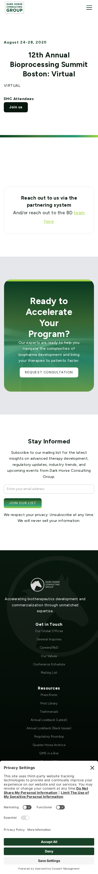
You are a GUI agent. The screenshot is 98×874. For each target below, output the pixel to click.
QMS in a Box (49, 753)
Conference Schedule (49, 664)
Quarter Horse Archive (49, 745)
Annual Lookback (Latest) (49, 720)
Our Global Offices (49, 631)
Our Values (49, 656)
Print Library (49, 703)
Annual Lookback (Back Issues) (49, 728)
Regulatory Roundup (49, 736)
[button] (88, 7)
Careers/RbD (49, 647)
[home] (14, 7)
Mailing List (49, 672)
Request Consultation (49, 372)
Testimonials (49, 711)
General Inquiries (49, 639)
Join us (15, 107)
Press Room (49, 695)
